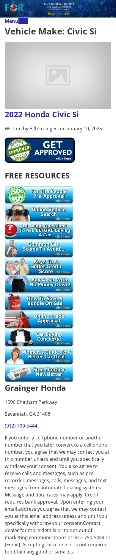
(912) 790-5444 (21, 426)
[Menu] (23, 21)
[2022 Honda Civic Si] (58, 75)
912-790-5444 (89, 537)
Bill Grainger (43, 128)
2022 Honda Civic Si (42, 114)
